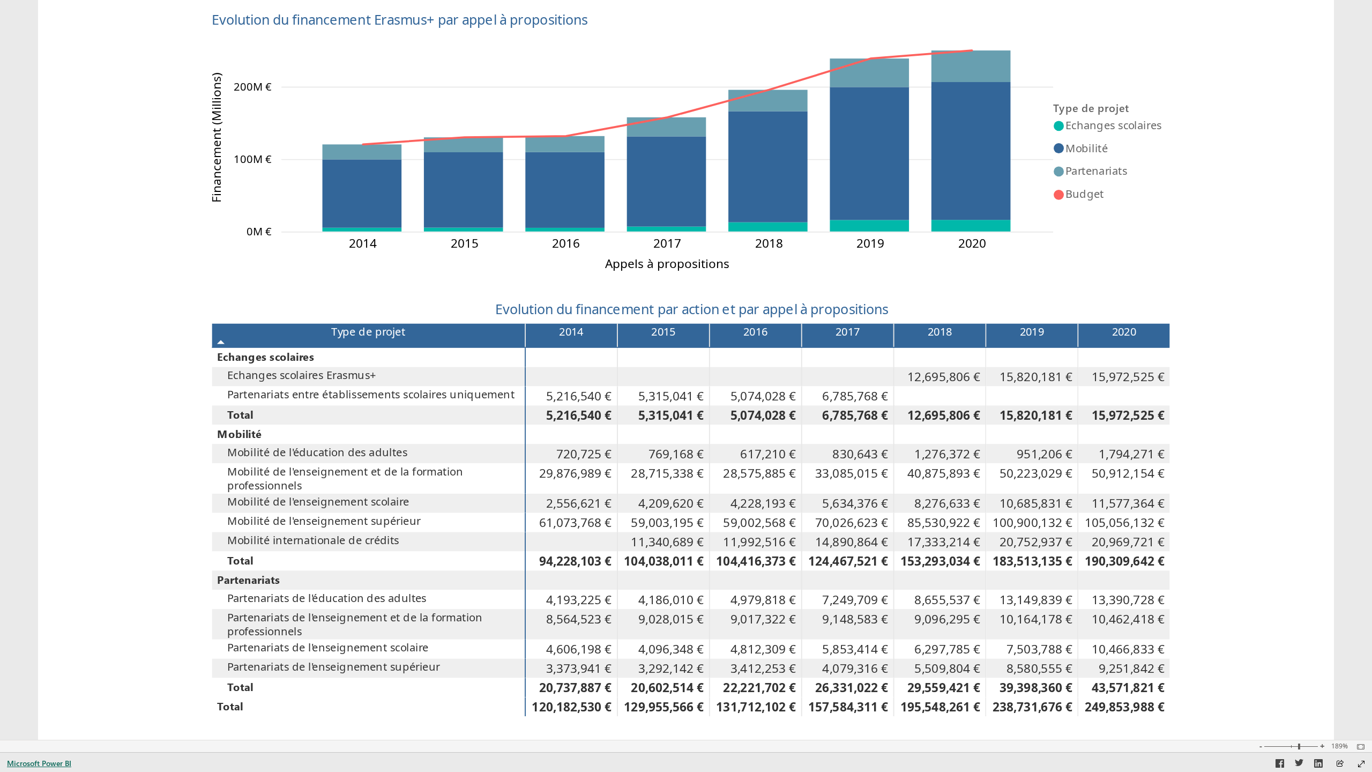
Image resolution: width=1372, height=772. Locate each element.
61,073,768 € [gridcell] (575, 522)
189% (1339, 746)
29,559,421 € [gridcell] (943, 687)
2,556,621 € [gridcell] (579, 503)
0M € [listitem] (259, 231)
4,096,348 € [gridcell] (671, 649)
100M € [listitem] (253, 158)
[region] (686, 370)
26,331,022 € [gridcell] (851, 687)
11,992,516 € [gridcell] (759, 541)
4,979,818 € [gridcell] (763, 599)
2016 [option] (566, 243)
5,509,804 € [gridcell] (947, 668)
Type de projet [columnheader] (368, 331)
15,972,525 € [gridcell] (1128, 376)
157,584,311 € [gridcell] (848, 706)
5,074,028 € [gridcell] (763, 395)
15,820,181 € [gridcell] (1036, 376)
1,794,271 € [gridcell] (1132, 453)
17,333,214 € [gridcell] (943, 541)
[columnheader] (572, 335)
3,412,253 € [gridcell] (763, 668)
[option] (362, 230)
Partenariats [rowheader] (248, 579)
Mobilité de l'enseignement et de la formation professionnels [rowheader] (345, 478)
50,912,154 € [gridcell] (1128, 472)
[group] (692, 138)
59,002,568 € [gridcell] (759, 522)
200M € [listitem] (253, 86)
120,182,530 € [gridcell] (572, 706)
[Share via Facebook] (1280, 765)
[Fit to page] (1358, 747)
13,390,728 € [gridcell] (1128, 599)
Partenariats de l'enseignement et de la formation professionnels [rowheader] (354, 624)
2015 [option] (465, 243)
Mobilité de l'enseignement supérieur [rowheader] (324, 521)
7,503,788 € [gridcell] (1039, 649)
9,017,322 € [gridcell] (763, 618)
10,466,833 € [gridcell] (1128, 649)
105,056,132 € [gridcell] (1125, 522)
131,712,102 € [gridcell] (756, 706)
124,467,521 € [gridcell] (848, 560)
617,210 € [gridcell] (768, 453)
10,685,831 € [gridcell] (1036, 503)
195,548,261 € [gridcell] (940, 706)
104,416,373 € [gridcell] (756, 560)
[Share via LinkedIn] (1318, 765)
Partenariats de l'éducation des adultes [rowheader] (327, 598)
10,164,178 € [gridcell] (1036, 618)
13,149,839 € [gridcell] (1036, 599)
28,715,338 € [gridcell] (667, 472)
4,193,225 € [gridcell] (579, 599)
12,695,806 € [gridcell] (943, 376)
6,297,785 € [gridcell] (947, 649)
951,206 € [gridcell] (1044, 453)
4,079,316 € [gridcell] (856, 668)
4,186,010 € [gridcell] (671, 599)
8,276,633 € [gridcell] (947, 503)
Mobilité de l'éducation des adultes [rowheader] (317, 452)
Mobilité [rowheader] (239, 433)
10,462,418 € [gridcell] (1128, 618)
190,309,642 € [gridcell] (1125, 560)
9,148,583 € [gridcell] (856, 618)
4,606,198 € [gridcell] (579, 649)
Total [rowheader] (240, 413)
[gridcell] (572, 357)
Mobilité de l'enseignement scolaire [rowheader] (318, 502)
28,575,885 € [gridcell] (759, 472)
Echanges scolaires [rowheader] (265, 356)
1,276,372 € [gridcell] (947, 453)
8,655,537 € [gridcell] (947, 599)
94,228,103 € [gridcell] (575, 560)
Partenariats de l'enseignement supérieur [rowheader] (333, 667)
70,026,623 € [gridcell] (851, 522)
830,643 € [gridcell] (860, 453)
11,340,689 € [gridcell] (667, 541)
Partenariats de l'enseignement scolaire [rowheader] (328, 648)
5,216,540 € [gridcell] (579, 395)
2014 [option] (363, 243)
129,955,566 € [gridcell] (664, 706)
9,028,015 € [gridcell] (671, 618)
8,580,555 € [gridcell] (1039, 668)
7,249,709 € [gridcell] (856, 599)
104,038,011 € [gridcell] (664, 560)
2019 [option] (870, 243)
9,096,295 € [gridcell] (947, 618)
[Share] (1340, 764)
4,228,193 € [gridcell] (763, 503)
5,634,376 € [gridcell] (856, 503)
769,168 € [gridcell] (676, 453)
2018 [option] (769, 243)
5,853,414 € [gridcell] (856, 649)
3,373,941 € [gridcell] (579, 668)
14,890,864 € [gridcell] (851, 541)
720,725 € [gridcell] (584, 453)
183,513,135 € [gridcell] (1032, 560)
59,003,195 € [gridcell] (667, 522)
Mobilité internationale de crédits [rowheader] (313, 540)
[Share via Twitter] (1299, 765)
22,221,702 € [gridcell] (759, 687)
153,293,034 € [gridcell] (940, 560)
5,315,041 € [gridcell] (671, 395)
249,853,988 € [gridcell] (1125, 706)
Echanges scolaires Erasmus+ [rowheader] (301, 375)
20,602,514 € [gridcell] (667, 687)
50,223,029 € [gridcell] (1036, 472)
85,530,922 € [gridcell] (943, 522)
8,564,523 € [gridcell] (579, 618)
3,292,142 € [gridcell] (671, 668)
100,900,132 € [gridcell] (1032, 522)
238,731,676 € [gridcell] (1032, 706)
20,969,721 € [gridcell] (1128, 541)
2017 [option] (668, 243)
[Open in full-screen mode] (1361, 764)
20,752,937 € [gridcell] (1036, 541)
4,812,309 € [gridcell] (763, 649)
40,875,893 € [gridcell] (943, 472)
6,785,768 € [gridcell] (856, 395)
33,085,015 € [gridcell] (851, 472)
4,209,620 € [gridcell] (671, 503)
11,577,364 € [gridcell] (1128, 503)
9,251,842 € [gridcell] (1132, 668)
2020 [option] (972, 243)
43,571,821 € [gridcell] (1128, 687)
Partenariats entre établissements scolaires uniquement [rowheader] (370, 394)
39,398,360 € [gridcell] (1036, 687)
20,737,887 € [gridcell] (575, 687)
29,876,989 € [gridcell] (575, 472)
